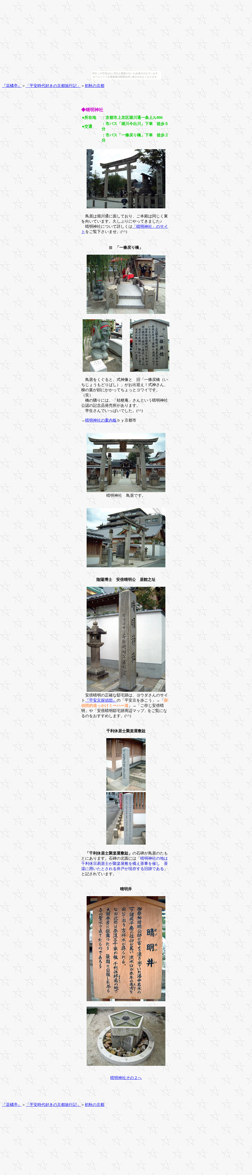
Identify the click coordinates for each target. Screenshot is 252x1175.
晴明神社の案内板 (101, 420)
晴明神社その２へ (126, 1078)
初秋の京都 (94, 86)
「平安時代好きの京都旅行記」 (53, 86)
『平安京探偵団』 (101, 700)
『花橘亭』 (12, 86)
